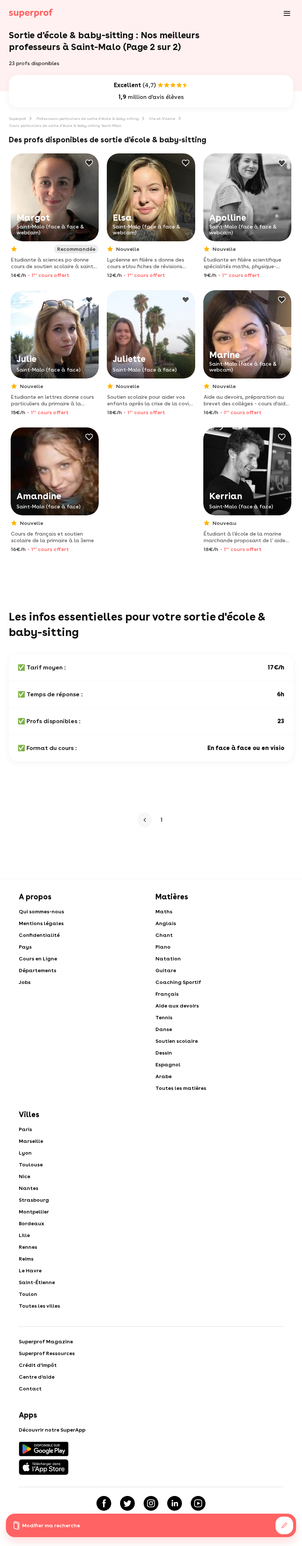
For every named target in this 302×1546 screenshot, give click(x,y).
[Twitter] (127, 1503)
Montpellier (34, 1212)
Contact (30, 1389)
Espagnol (167, 1064)
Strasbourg (34, 1200)
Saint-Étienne (37, 1282)
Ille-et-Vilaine (162, 118)
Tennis (163, 1017)
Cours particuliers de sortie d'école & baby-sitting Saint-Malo (65, 125)
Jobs (25, 982)
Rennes (28, 1247)
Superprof (17, 118)
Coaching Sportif (178, 982)
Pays (25, 947)
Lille (24, 1235)
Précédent (146, 820)
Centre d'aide (37, 1377)
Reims (26, 1259)
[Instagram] (151, 1503)
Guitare (165, 970)
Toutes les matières (180, 1088)
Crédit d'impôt (38, 1365)
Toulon (28, 1294)
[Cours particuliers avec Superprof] (31, 13)
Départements (37, 970)
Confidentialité (39, 935)
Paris (25, 1129)
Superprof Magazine (46, 1341)
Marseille (31, 1141)
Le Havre (30, 1270)
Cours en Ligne (38, 959)
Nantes (28, 1188)
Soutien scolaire (176, 1041)
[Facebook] (103, 1503)
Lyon (25, 1153)
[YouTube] (198, 1503)
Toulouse (31, 1165)
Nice (24, 1176)
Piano (163, 947)
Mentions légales (41, 923)
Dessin (163, 1053)
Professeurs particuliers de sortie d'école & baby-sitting (87, 118)
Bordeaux (31, 1223)
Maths (163, 911)
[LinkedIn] (174, 1503)
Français (167, 994)
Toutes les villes (39, 1306)
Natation (168, 959)
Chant (164, 935)
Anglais (165, 923)
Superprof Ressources (47, 1353)
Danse (163, 1029)
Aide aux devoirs (177, 1006)
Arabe (163, 1076)
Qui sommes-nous (41, 911)
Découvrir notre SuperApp (52, 1430)
